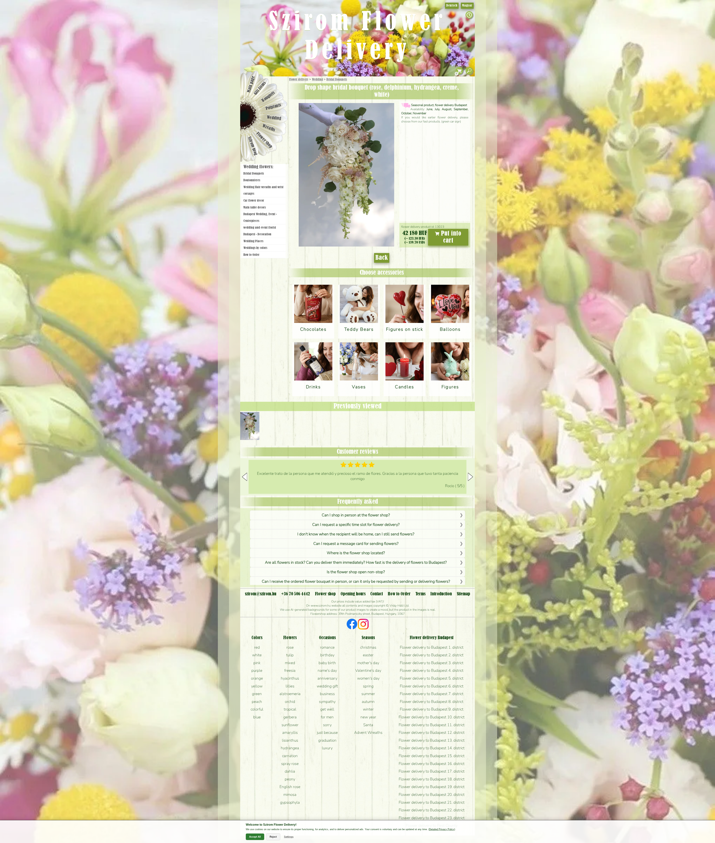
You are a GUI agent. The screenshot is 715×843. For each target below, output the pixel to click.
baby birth (327, 662)
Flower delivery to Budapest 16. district (432, 763)
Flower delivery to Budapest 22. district (432, 810)
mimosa (289, 794)
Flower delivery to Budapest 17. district (432, 771)
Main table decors (254, 207)
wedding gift (327, 686)
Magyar (467, 5)
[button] (470, 477)
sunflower (290, 724)
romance (327, 647)
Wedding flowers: (258, 167)
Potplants (273, 107)
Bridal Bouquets (336, 79)
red (257, 647)
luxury (327, 748)
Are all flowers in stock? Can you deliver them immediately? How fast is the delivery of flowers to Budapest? (356, 562)
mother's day (368, 662)
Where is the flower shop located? (356, 552)
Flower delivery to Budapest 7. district (431, 693)
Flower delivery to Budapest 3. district (431, 662)
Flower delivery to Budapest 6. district (431, 686)
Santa (368, 724)
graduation (327, 740)
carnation (290, 755)
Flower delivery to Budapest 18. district (432, 779)
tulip (290, 655)
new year (368, 717)
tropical (290, 709)
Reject (273, 836)
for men (327, 717)
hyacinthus (290, 678)
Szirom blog (252, 146)
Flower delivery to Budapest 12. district (432, 732)
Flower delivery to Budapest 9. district (431, 709)
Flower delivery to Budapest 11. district (432, 724)
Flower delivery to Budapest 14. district (432, 748)
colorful (257, 709)
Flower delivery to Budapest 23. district (432, 817)
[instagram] (363, 624)
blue (257, 717)
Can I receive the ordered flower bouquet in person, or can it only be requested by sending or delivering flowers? (356, 581)
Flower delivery (298, 79)
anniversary (327, 678)
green (257, 693)
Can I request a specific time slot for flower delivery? (356, 524)
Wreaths (269, 128)
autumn (368, 701)
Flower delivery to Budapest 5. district (431, 678)
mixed (290, 662)
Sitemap (463, 594)
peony (290, 779)
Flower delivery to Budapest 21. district (432, 802)
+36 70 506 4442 (295, 594)
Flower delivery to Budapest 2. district (431, 655)
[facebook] (352, 624)
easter (368, 655)
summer (368, 693)
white (257, 655)
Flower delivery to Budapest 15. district (432, 755)
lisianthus (290, 740)
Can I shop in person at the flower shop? (356, 515)
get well (327, 709)
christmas (368, 647)
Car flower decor (253, 200)
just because (327, 732)
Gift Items (260, 88)
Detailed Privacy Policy (441, 829)
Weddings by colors (255, 248)
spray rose (290, 763)
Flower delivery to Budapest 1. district (431, 647)
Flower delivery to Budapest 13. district (432, 740)
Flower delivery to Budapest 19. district (432, 786)
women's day (368, 678)
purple (256, 670)
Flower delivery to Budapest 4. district (431, 670)
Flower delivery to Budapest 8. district (431, 701)
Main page (251, 84)
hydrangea (290, 748)
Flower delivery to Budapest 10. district (432, 717)
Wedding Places (253, 241)
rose (290, 647)
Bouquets (268, 97)
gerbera (290, 717)
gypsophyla (290, 802)
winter (368, 709)
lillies (290, 686)
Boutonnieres (251, 180)
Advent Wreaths (368, 732)
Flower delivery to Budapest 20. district (432, 794)
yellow (257, 686)
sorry (327, 724)
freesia (289, 670)
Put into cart (450, 237)
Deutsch (451, 5)
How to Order (251, 254)
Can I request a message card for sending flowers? (355, 543)
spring (368, 686)
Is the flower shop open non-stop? (356, 571)
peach (257, 701)
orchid (290, 701)
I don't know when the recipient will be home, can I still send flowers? (355, 534)
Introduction (441, 594)
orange (257, 678)
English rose (289, 786)
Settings (288, 836)
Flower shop (264, 140)
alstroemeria (290, 693)
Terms (420, 594)
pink (256, 662)
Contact (376, 594)
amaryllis (290, 732)
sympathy (327, 701)
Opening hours (353, 594)
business (327, 693)
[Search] (469, 70)
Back (381, 258)
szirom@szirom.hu (260, 594)
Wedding (317, 79)
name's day (327, 670)
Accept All (255, 836)
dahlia (290, 771)
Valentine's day (368, 670)
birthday (327, 655)
